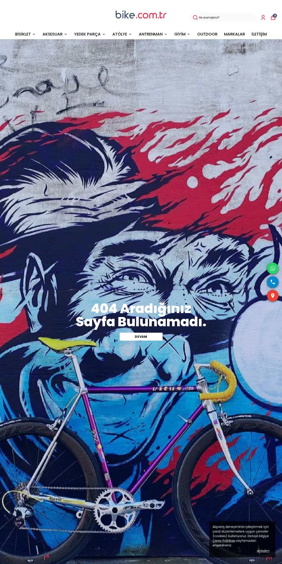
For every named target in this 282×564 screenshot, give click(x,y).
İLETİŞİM (259, 34)
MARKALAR (234, 34)
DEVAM (141, 336)
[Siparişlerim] (263, 17)
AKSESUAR (53, 34)
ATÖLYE (119, 34)
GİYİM (180, 34)
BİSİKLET (23, 34)
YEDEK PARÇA (87, 34)
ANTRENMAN (151, 34)
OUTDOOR (207, 34)
